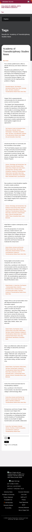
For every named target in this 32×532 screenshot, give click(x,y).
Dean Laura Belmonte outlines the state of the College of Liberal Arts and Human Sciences (15, 347)
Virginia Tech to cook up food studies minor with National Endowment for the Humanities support (16, 302)
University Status (8, 492)
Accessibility (8, 508)
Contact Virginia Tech (16, 488)
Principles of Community (8, 494)
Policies (24, 499)
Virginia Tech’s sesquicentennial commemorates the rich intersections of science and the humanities (15, 100)
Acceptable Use (8, 499)
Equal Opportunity (23, 502)
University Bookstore (24, 507)
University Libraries (8, 505)
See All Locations (14, 486)
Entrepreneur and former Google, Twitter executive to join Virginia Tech (15, 410)
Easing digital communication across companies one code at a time (14, 261)
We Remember (9, 502)
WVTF (23, 505)
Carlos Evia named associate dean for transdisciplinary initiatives (14, 384)
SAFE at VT (24, 497)
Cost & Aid (23, 494)
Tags (2, 12)
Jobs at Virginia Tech (24, 510)
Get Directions (13, 483)
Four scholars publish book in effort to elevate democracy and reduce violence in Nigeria (15, 65)
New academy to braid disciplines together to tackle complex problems (15, 184)
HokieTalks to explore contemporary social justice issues (15, 225)
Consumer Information (23, 492)
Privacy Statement (8, 497)
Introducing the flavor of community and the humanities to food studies (15, 144)
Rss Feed (5, 60)
